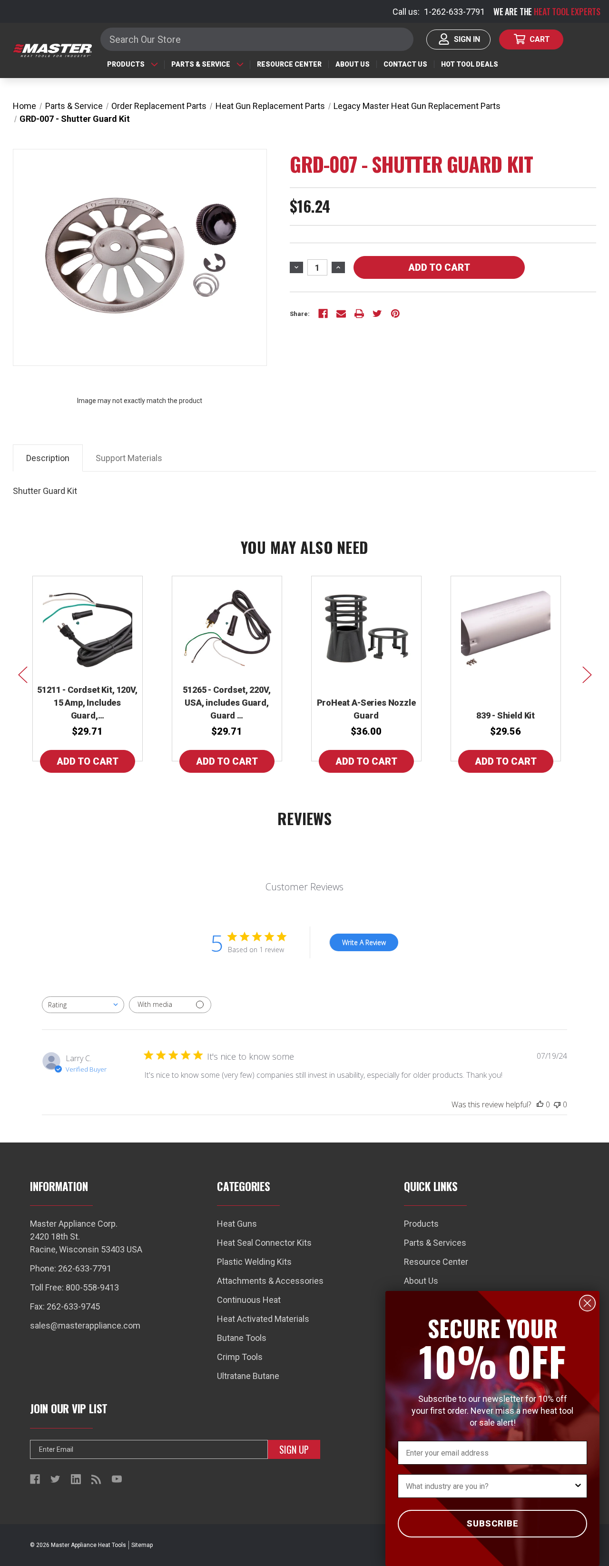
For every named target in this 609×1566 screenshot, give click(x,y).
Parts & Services (435, 1243)
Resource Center (289, 64)
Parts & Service (200, 64)
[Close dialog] (587, 1303)
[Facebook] (323, 313)
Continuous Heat (249, 1300)
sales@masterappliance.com (85, 1325)
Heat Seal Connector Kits (264, 1243)
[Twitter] (377, 313)
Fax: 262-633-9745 (65, 1306)
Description (47, 458)
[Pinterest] (395, 313)
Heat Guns (237, 1224)
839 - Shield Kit (505, 715)
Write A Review (364, 942)
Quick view (88, 626)
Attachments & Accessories (270, 1281)
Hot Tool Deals (469, 64)
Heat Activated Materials (263, 1319)
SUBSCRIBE (493, 1523)
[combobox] (83, 1004)
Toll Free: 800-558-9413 (74, 1287)
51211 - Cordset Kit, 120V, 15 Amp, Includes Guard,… (87, 702)
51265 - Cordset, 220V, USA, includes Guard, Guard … (226, 702)
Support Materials (129, 458)
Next (586, 674)
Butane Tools (241, 1338)
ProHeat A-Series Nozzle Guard (366, 709)
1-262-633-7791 (454, 12)
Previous (22, 674)
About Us (352, 64)
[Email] (341, 313)
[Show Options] (578, 1486)
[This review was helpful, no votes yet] (540, 1104)
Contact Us (405, 64)
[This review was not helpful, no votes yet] (557, 1104)
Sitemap (142, 1545)
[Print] (359, 313)
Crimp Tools (240, 1357)
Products (126, 64)
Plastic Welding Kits (254, 1262)
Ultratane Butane (248, 1376)
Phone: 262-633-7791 (70, 1268)
